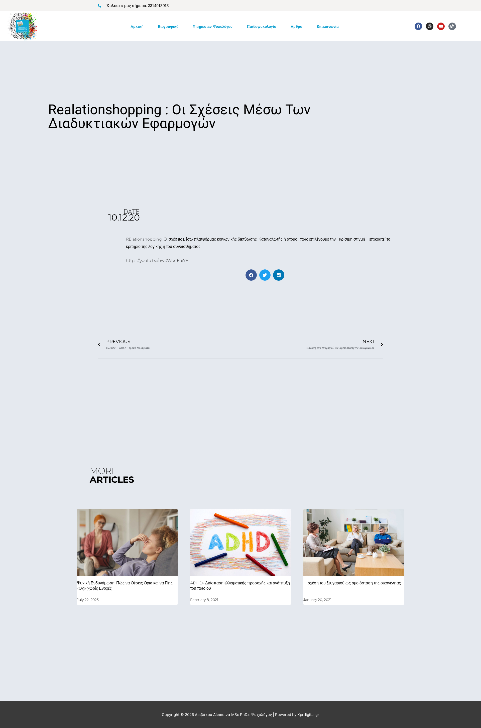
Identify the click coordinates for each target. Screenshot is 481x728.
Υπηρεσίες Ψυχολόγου (212, 26)
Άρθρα (296, 26)
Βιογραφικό (168, 26)
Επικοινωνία (328, 26)
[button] (251, 275)
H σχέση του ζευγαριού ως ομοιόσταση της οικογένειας (352, 583)
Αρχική (137, 26)
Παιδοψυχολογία (261, 26)
